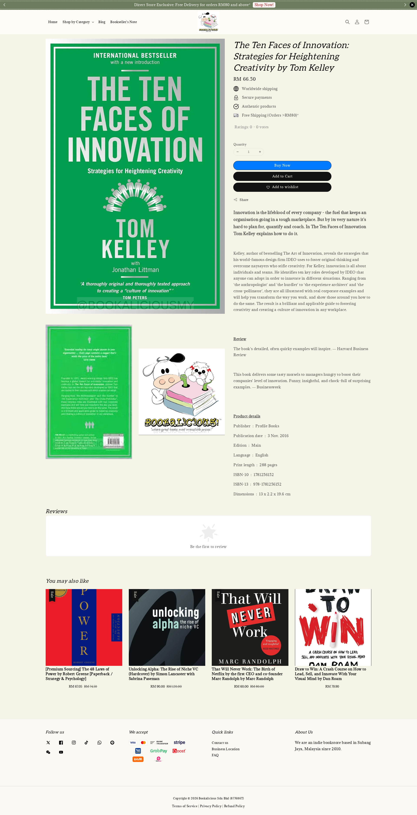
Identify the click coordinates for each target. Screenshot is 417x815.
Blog (101, 22)
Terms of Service (184, 806)
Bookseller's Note (123, 22)
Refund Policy (234, 806)
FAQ (215, 755)
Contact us (220, 743)
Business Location (226, 749)
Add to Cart (282, 176)
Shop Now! (264, 4)
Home (52, 22)
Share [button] (244, 200)
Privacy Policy (211, 806)
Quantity (240, 144)
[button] (347, 22)
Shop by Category (76, 22)
